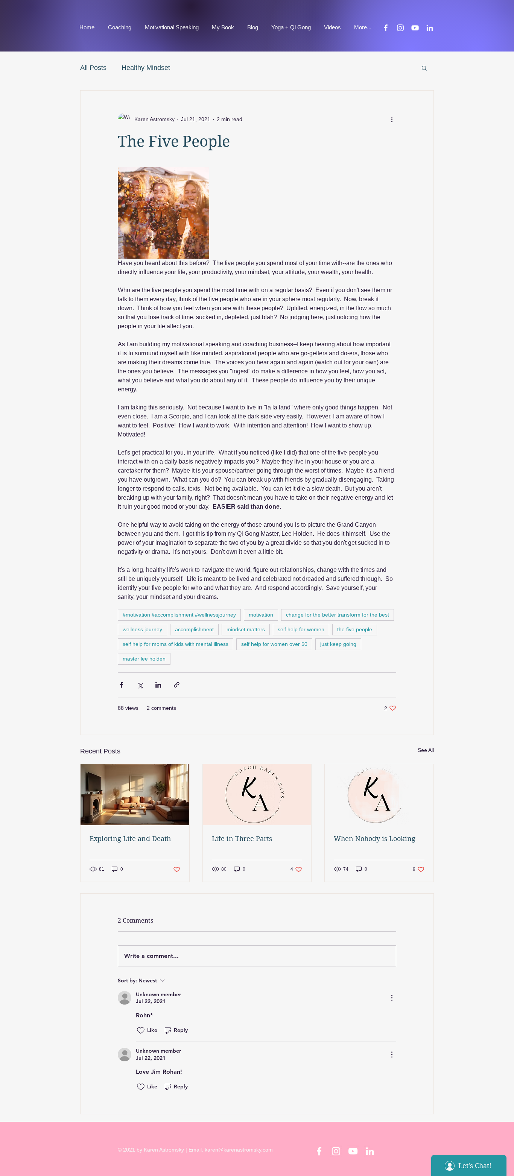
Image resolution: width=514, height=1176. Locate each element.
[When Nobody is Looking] (379, 794)
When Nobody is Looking (374, 839)
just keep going (338, 644)
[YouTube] (415, 27)
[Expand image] (163, 213)
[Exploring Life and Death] (135, 794)
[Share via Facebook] (121, 684)
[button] (424, 68)
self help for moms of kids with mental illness (175, 644)
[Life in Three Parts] (257, 794)
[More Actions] (391, 997)
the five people (354, 629)
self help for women (301, 629)
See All (426, 750)
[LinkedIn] (429, 27)
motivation (261, 615)
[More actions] (391, 119)
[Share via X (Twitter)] (139, 684)
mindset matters (246, 629)
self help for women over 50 (274, 644)
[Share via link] (176, 684)
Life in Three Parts (242, 839)
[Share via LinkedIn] (158, 684)
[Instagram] (400, 27)
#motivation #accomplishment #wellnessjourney (179, 615)
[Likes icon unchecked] (141, 1030)
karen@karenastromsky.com (239, 1150)
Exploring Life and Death (130, 839)
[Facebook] (385, 27)
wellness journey (142, 629)
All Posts (93, 67)
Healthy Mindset (146, 67)
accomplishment (194, 629)
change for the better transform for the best (337, 615)
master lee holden (144, 659)
